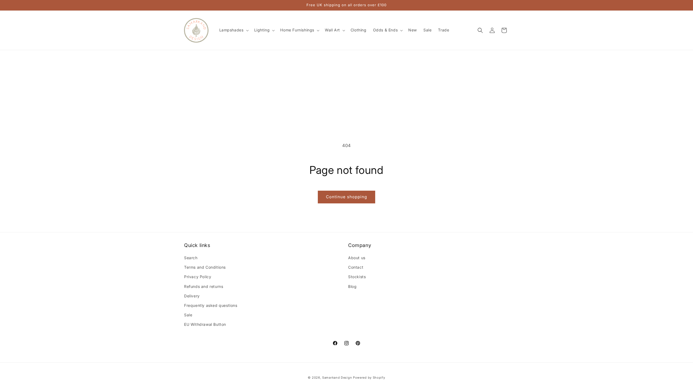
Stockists (357, 276)
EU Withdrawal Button (205, 324)
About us (356, 257)
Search (191, 257)
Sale (188, 315)
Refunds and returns (203, 286)
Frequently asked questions (210, 305)
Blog (352, 286)
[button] (233, 30)
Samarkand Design (337, 377)
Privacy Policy (197, 276)
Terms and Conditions (205, 267)
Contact (355, 267)
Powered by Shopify (369, 377)
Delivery (192, 296)
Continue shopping (346, 196)
